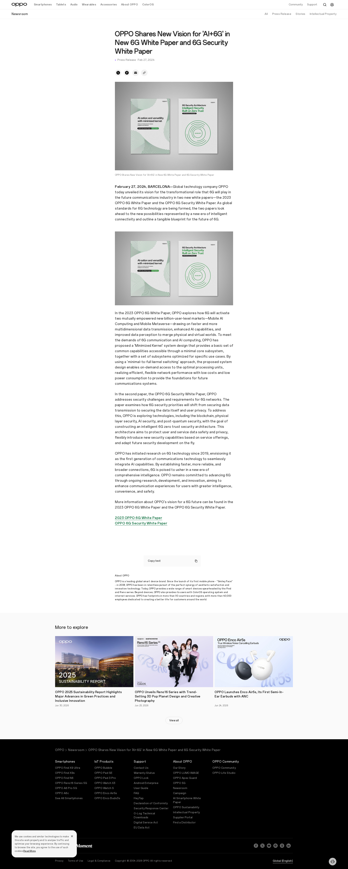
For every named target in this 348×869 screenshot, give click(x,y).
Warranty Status (144, 773)
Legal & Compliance (99, 861)
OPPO (59, 750)
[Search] (325, 5)
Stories (300, 14)
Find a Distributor (184, 822)
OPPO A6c (62, 793)
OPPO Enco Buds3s (107, 798)
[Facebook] (256, 845)
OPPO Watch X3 (104, 783)
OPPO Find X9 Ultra (67, 767)
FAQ (136, 793)
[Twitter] (262, 845)
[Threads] (282, 845)
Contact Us (141, 767)
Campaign (179, 793)
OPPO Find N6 (64, 778)
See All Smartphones (69, 798)
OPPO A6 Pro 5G (66, 788)
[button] (332, 861)
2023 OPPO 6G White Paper (138, 518)
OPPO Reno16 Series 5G (71, 783)
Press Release (281, 14)
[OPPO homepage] (19, 5)
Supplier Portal (183, 817)
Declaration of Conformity (151, 803)
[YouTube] (269, 845)
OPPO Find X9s (65, 773)
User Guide (141, 788)
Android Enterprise (146, 783)
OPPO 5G (179, 783)
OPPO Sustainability (186, 807)
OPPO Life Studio (223, 773)
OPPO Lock (141, 778)
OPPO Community (224, 767)
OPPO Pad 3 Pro (105, 778)
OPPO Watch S (104, 788)
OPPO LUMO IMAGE (186, 773)
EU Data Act (142, 827)
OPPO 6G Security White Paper (141, 523)
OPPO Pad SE (103, 773)
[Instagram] (275, 845)
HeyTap (139, 798)
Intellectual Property (323, 14)
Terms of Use (75, 861)
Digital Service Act (146, 822)
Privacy (59, 861)
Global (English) (283, 860)
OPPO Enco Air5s (105, 793)
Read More (29, 851)
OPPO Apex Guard (185, 778)
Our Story (179, 767)
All (266, 14)
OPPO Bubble (103, 767)
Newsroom (76, 750)
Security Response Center (151, 808)
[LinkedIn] (288, 845)
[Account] (332, 5)
